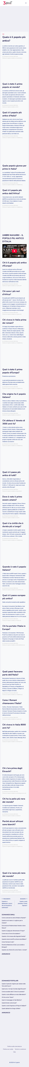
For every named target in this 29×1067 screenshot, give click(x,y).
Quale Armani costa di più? (9, 1003)
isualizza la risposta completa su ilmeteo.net (11, 620)
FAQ (3, 34)
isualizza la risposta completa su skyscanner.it (12, 491)
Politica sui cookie (8, 1049)
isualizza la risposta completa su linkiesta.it (11, 815)
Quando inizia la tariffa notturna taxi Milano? (14, 939)
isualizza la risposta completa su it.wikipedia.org (12, 137)
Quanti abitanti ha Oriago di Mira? (11, 1008)
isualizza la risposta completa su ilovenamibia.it (12, 58)
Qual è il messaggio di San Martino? (12, 1000)
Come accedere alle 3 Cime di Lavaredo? (13, 991)
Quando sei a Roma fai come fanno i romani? (14, 950)
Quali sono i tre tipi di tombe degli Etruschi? (14, 989)
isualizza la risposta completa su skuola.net (11, 415)
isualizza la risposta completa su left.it (10, 107)
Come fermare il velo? (8, 942)
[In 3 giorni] (7, 3)
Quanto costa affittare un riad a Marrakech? (14, 994)
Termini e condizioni (20, 1049)
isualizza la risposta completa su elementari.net (12, 741)
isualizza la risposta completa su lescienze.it (11, 892)
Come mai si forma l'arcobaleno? (11, 933)
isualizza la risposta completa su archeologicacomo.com (14, 793)
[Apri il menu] (25, 3)
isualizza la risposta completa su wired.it (10, 517)
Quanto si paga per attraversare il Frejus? (13, 930)
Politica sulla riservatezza (14, 1046)
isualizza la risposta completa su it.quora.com (11, 285)
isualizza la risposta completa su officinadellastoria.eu (13, 645)
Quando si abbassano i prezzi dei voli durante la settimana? (7, 903)
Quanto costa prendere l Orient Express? (22, 902)
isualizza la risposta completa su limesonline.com (12, 589)
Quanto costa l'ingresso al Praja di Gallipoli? (14, 1005)
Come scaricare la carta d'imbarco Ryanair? (14, 917)
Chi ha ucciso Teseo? (8, 997)
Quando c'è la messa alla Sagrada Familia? (14, 936)
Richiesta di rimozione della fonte (11, 56)
